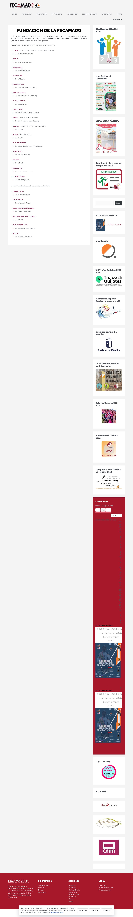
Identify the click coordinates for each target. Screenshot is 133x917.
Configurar (106, 910)
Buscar (118, 203)
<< (99, 510)
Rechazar (95, 910)
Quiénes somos (43, 885)
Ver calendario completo (113, 685)
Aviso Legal (102, 885)
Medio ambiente (74, 890)
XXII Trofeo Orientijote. (114, 225)
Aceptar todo (82, 910)
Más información (101, 679)
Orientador (72, 897)
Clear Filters (117, 515)
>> (107, 510)
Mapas (70, 899)
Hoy (103, 510)
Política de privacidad (106, 888)
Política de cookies (105, 890)
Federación (72, 885)
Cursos (70, 901)
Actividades (42, 892)
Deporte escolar (73, 894)
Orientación (72, 888)
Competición (72, 892)
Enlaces (41, 890)
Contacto (41, 888)
